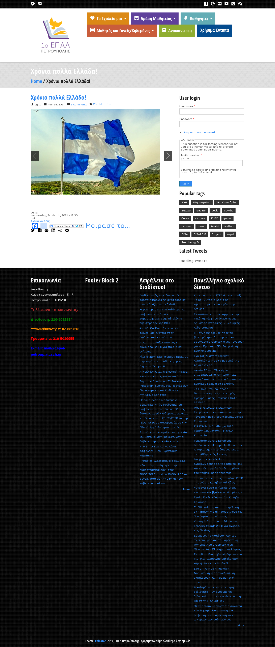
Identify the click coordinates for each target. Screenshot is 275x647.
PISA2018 (199, 234)
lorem (201, 226)
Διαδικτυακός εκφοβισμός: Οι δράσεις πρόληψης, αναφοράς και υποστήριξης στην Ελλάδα (163, 300)
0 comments (79, 104)
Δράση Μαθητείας (156, 18)
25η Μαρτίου (102, 104)
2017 (184, 202)
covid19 (229, 210)
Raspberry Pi (190, 242)
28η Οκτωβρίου (226, 202)
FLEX (214, 218)
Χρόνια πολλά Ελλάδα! (58, 97)
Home (36, 81)
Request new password (199, 132)
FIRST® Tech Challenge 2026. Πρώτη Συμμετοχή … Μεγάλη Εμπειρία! (214, 430)
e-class (200, 218)
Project (216, 234)
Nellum (229, 226)
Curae (185, 218)
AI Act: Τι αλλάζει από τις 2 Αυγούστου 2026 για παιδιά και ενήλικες (161, 347)
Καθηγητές (199, 18)
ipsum (227, 218)
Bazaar (201, 210)
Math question (191, 155)
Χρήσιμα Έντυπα (214, 30)
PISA (184, 234)
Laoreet (186, 226)
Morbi (215, 226)
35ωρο (186, 210)
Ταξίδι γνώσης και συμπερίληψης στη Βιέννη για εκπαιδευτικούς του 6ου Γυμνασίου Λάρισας (218, 511)
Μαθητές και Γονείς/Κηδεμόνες (123, 30)
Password (186, 118)
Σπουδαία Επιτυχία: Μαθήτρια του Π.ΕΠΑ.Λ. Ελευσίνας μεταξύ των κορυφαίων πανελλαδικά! (218, 558)
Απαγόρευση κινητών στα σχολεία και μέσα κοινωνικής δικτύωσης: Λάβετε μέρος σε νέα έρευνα (163, 436)
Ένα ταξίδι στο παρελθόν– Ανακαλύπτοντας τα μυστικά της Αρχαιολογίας (216, 360)
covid (215, 210)
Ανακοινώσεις (180, 30)
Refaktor (100, 641)
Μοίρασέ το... (107, 226)
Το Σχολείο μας (109, 18)
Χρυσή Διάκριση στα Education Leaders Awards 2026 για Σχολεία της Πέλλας (217, 525)
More (186, 489)
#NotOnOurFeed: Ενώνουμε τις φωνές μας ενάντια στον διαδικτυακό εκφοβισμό (160, 332)
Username (187, 106)
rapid (230, 234)
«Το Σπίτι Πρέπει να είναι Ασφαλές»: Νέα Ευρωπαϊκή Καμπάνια (158, 451)
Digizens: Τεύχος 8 (152, 366)
